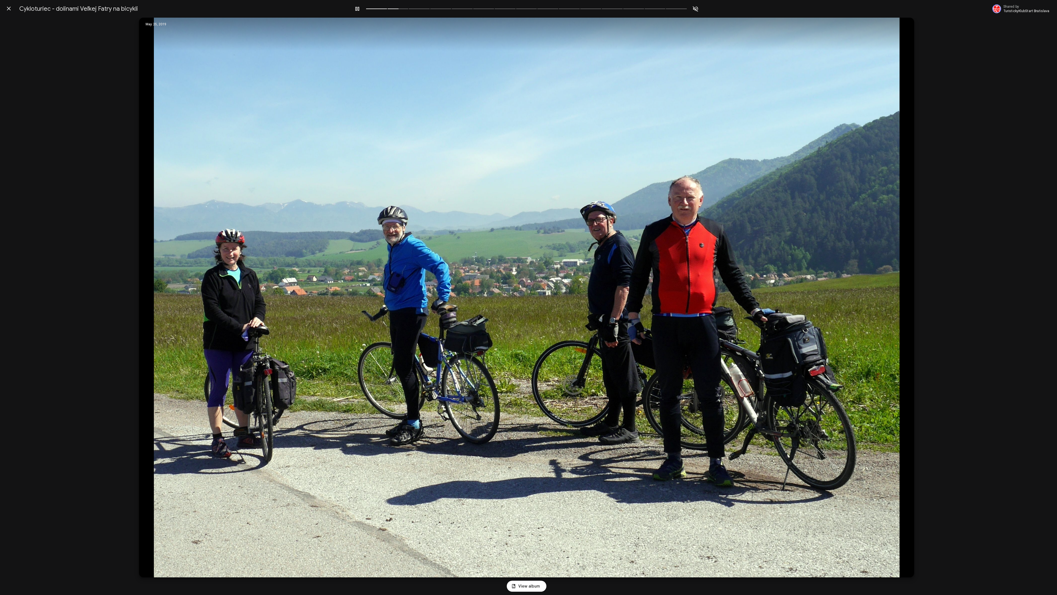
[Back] (8, 8)
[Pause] (357, 8)
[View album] (526, 586)
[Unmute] (695, 8)
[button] (154, 297)
